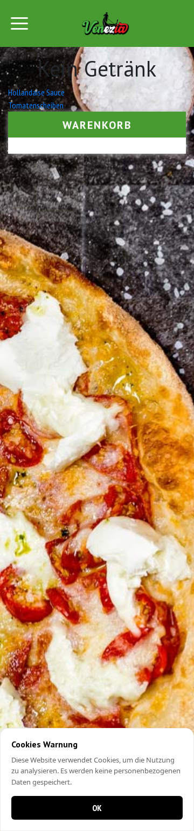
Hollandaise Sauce (36, 92)
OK (97, 807)
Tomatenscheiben (36, 105)
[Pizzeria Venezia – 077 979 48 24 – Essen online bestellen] (105, 23)
